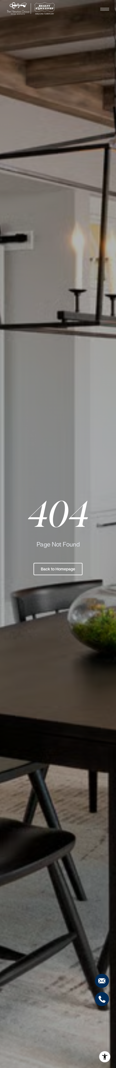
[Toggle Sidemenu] (105, 9)
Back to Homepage (58, 569)
